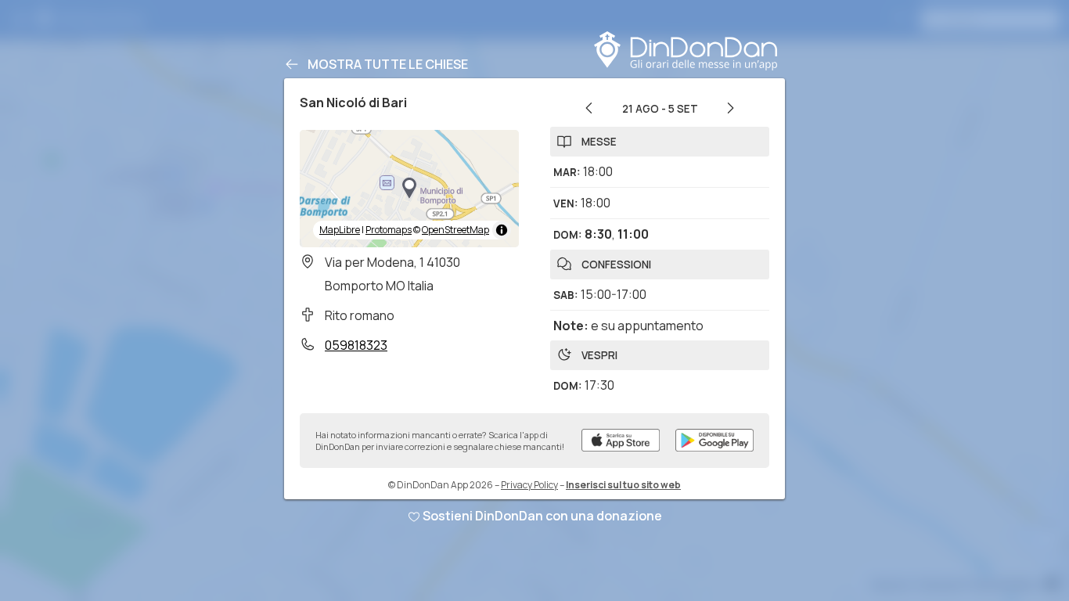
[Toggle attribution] (501, 230)
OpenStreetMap (455, 229)
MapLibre (339, 229)
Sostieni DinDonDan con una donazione (542, 515)
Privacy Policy (529, 484)
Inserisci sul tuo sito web (623, 484)
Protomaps (388, 229)
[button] (409, 188)
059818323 (356, 345)
